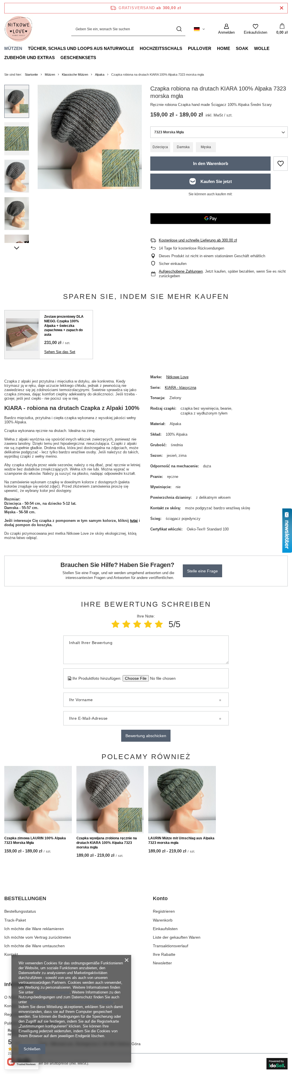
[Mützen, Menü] (25, 48)
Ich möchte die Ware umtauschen (34, 946)
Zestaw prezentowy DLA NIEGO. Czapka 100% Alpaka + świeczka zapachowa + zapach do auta (64, 325)
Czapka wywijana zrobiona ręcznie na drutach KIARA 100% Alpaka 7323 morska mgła (106, 842)
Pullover (199, 48)
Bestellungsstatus (20, 911)
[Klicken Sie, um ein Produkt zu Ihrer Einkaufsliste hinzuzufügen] (280, 163)
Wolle (261, 48)
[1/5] (115, 624)
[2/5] (126, 624)
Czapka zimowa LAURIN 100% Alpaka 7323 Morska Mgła (35, 840)
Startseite (31, 74)
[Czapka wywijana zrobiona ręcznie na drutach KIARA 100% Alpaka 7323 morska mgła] (110, 800)
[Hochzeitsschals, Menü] (185, 48)
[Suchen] (179, 29)
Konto (160, 898)
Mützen (13, 48)
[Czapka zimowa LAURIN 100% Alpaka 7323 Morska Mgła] (38, 800)
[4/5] (148, 624)
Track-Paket (15, 920)
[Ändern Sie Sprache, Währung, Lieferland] (199, 29)
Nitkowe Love (177, 377)
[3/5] (137, 624)
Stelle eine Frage (202, 571)
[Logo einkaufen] (18, 29)
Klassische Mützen (75, 74)
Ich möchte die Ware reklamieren (34, 928)
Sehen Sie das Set (59, 352)
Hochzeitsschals (161, 48)
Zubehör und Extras (29, 57)
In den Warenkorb (210, 163)
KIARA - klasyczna (180, 387)
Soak (242, 48)
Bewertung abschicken (145, 735)
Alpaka (99, 74)
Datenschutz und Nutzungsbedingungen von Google (70, 1002)
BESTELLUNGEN (25, 898)
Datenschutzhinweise (52, 992)
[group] (90, 137)
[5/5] (159, 624)
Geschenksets (78, 57)
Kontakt (11, 954)
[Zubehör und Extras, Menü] (57, 57)
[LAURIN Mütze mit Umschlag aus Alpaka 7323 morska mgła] (182, 800)
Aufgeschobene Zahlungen (181, 271)
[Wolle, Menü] (272, 48)
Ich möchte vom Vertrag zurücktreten (37, 937)
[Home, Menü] (233, 48)
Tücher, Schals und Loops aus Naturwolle (81, 48)
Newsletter (162, 963)
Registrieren (164, 911)
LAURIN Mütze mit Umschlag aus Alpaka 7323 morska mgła (181, 840)
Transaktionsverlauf (170, 946)
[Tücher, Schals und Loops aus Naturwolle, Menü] (136, 48)
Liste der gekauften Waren (176, 937)
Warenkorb (163, 920)
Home (223, 48)
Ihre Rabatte (164, 954)
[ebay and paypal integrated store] (277, 1063)
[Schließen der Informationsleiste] (281, 8)
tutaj (134, 520)
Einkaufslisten (165, 928)
